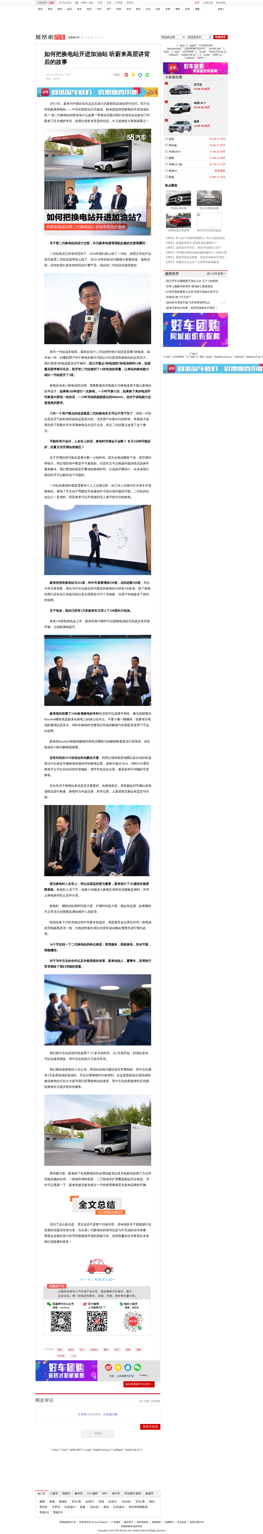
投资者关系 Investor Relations (93, 1522)
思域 (101, 1501)
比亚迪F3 (69, 1507)
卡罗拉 (56, 1507)
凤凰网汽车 (47, 37)
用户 (117, 1349)
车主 (82, 1349)
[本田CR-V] (180, 108)
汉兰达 (198, 84)
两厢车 (66, 1493)
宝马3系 (76, 1501)
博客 (177, 9)
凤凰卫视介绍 (197, 1522)
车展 (100, 2)
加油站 (93, 1349)
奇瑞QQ (44, 1512)
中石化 (61, 1355)
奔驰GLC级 (175, 164)
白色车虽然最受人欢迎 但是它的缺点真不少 (192, 291)
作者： (112, 1376)
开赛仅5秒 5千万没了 (178, 297)
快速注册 (208, 2)
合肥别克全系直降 (178, 230)
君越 (82, 1507)
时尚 (89, 9)
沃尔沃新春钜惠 (209, 208)
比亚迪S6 (118, 1507)
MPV (105, 1493)
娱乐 (69, 9)
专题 (109, 2)
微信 (91, 2)
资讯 (50, 9)
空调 (128, 1349)
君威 (52, 1501)
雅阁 (42, 1501)
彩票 (187, 9)
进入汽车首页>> (216, 273)
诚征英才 (128, 1522)
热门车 (42, 1493)
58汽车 (56, 78)
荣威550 (58, 1512)
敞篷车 (150, 1493)
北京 (51, 2)
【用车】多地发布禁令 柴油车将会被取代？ (191, 242)
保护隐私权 (142, 1522)
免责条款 (156, 1522)
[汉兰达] (180, 90)
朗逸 (171, 177)
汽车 (99, 9)
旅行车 (116, 1493)
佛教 (197, 9)
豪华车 (79, 1493)
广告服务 (116, 1522)
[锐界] (180, 127)
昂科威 (173, 145)
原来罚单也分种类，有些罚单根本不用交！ (192, 307)
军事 (168, 9)
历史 (158, 9)
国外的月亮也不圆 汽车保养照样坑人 (188, 302)
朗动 (106, 1507)
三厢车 (54, 1493)
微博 (84, 2)
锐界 (196, 121)
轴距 (139, 1349)
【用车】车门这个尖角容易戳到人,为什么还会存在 (195, 238)
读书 (128, 9)
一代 (73, 1355)
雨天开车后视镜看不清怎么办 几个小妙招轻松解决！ (192, 281)
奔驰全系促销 (178, 208)
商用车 (130, 2)
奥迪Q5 (173, 170)
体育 (79, 9)
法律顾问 (169, 1522)
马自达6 (126, 1501)
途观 (171, 139)
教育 (138, 9)
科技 (118, 9)
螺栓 (106, 1349)
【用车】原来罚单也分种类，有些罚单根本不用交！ (196, 257)
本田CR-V (200, 103)
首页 (40, 9)
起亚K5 (112, 1501)
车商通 (119, 2)
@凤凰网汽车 (124, 1376)
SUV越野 (92, 1493)
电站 (60, 1349)
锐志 (152, 1501)
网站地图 (220, 2)
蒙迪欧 (63, 1501)
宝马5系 (140, 1501)
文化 (148, 9)
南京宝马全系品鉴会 (209, 230)
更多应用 (66, 2)
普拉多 (43, 1507)
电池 (71, 1349)
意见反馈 (181, 1522)
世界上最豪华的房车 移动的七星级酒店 (189, 286)
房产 (109, 9)
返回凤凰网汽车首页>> (139, 1384)
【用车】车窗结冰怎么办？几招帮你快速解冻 (192, 262)
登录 (197, 2)
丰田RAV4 (175, 151)
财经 (60, 9)
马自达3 (94, 1507)
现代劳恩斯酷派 (138, 1507)
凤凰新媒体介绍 (67, 1522)
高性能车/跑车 (132, 1493)
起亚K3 (89, 1501)
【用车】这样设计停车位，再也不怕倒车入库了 (193, 247)
